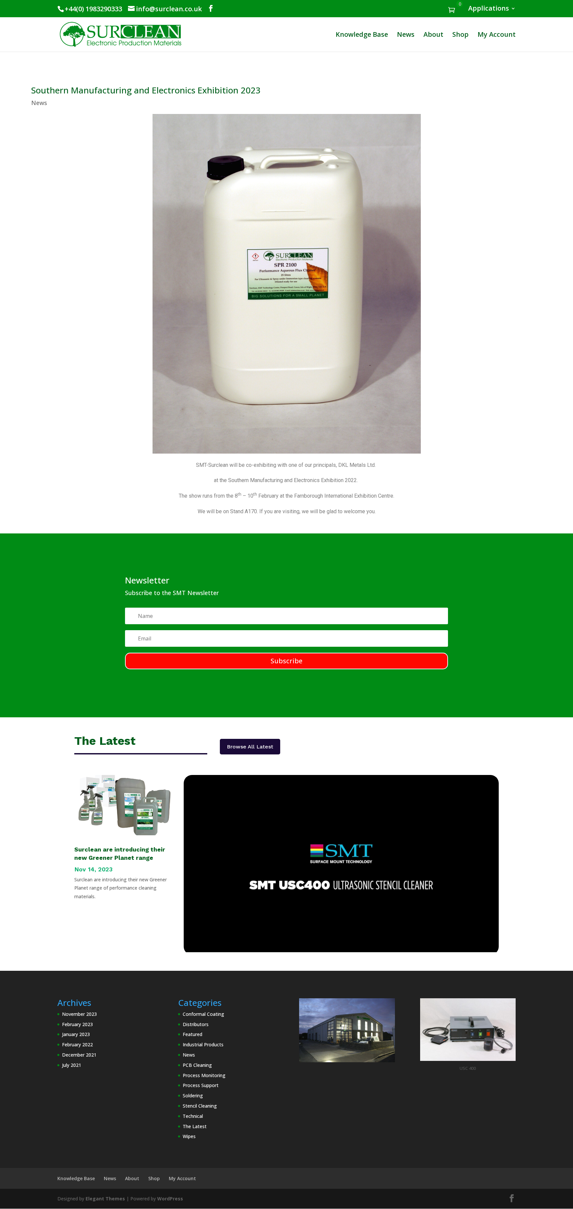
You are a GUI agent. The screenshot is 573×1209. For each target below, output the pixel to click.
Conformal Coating (203, 1014)
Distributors (196, 1024)
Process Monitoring (204, 1075)
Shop (460, 35)
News (405, 35)
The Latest (195, 1126)
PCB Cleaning (197, 1065)
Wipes (189, 1136)
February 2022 (77, 1044)
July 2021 (71, 1065)
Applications (488, 9)
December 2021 (79, 1055)
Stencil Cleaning (200, 1106)
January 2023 (76, 1034)
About (433, 35)
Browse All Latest (250, 746)
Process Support (201, 1085)
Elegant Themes (105, 1198)
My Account (497, 35)
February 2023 (77, 1024)
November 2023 (79, 1014)
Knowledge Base (362, 35)
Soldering (193, 1095)
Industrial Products (203, 1044)
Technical (193, 1116)
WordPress (170, 1198)
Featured (192, 1034)
